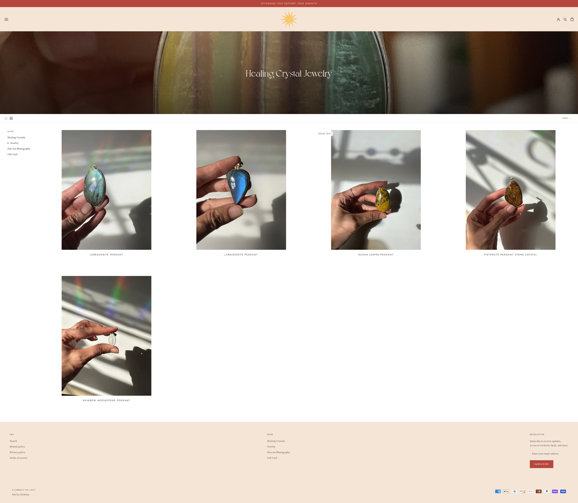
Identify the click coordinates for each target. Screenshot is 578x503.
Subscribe (541, 464)
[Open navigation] (6, 19)
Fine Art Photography (19, 148)
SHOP (11, 131)
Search (13, 441)
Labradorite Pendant (106, 254)
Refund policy (17, 446)
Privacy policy (17, 452)
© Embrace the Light (24, 490)
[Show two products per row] (6, 118)
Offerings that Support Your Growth (289, 3)
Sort (565, 118)
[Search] (565, 19)
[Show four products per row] (11, 118)
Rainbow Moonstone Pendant (106, 400)
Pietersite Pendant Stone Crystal (510, 254)
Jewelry (14, 143)
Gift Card (12, 154)
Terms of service (18, 457)
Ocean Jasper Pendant (376, 254)
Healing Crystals (16, 137)
